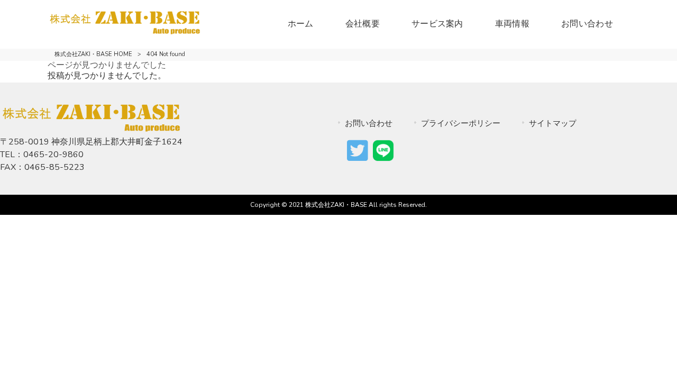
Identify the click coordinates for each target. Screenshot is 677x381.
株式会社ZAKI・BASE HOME (93, 54)
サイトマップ (553, 123)
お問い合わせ (368, 123)
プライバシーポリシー (460, 123)
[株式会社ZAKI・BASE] (125, 32)
